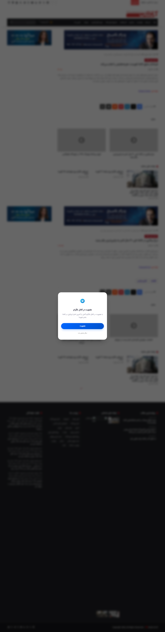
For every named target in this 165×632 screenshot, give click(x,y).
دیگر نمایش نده (82, 333)
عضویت (82, 326)
